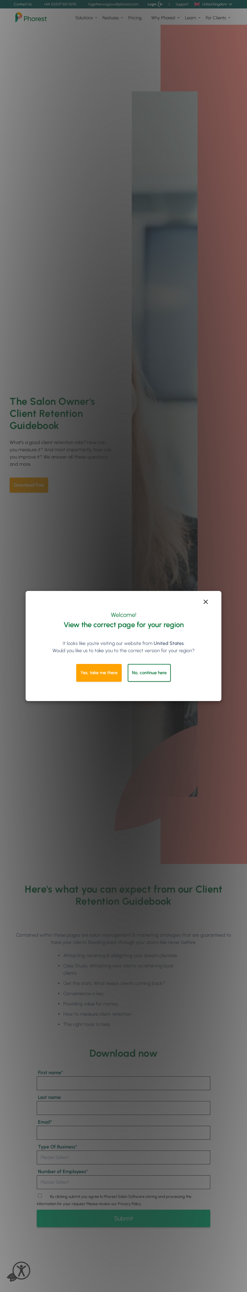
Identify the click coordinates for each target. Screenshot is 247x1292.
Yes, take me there (98, 672)
